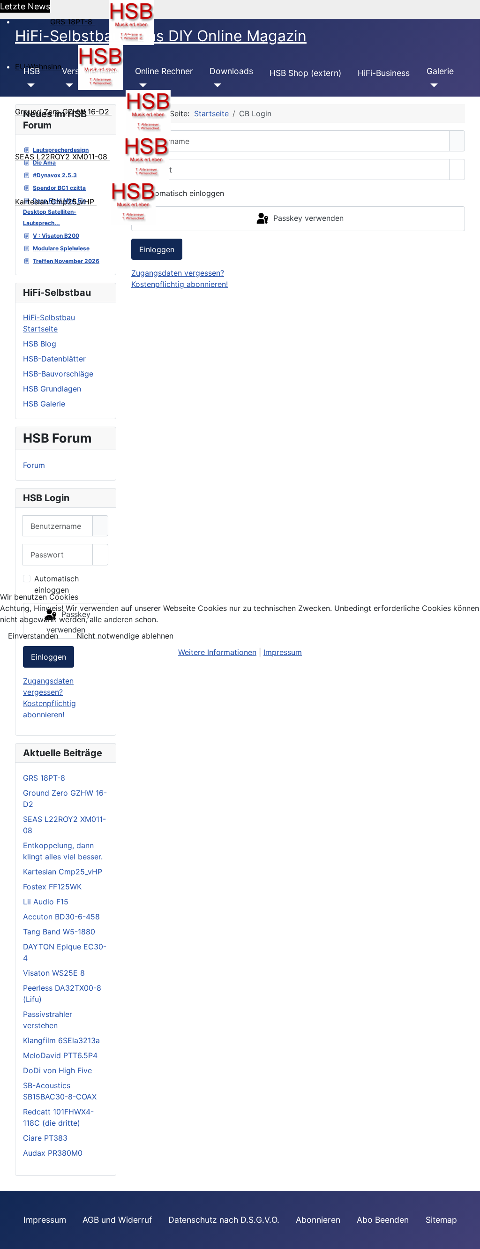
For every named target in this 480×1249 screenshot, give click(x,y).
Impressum (282, 652)
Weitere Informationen (217, 652)
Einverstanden (33, 635)
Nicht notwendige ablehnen (124, 635)
